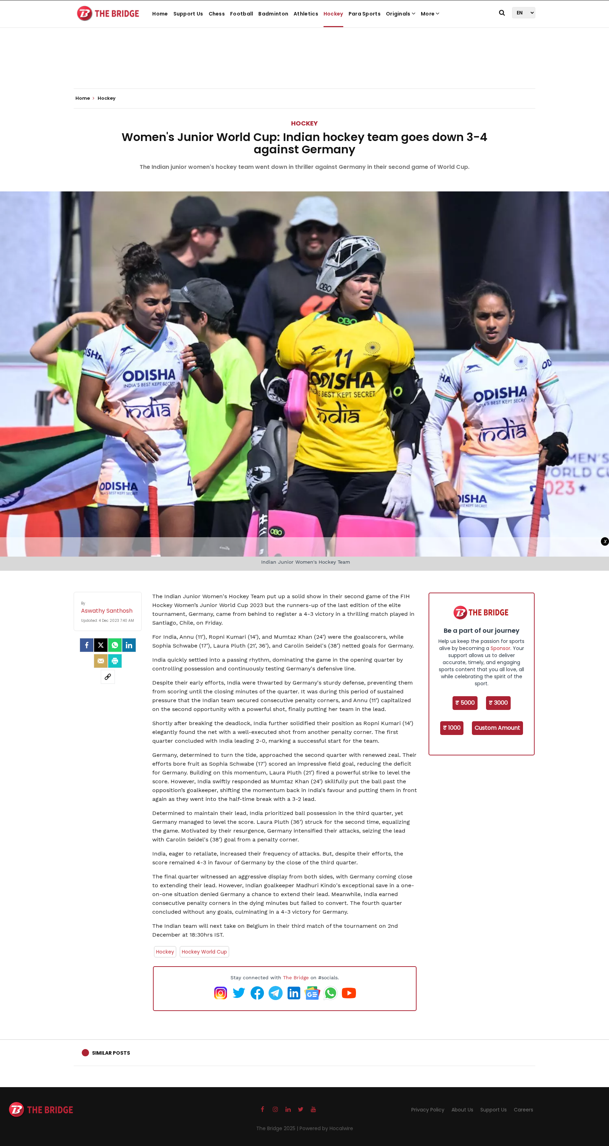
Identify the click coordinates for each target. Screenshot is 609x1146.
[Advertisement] (304, 67)
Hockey (333, 13)
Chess (217, 13)
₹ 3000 (498, 703)
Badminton (273, 13)
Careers (523, 1109)
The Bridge (296, 977)
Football (241, 13)
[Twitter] (101, 645)
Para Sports (365, 13)
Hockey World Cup (204, 951)
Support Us (188, 13)
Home (160, 13)
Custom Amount (497, 728)
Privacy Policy (427, 1109)
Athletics (306, 13)
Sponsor (500, 648)
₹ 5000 (465, 703)
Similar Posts (111, 1052)
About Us (462, 1109)
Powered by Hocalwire (326, 1128)
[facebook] (87, 645)
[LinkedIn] (129, 645)
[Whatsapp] (115, 645)
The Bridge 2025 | (278, 1128)
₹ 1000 (452, 728)
